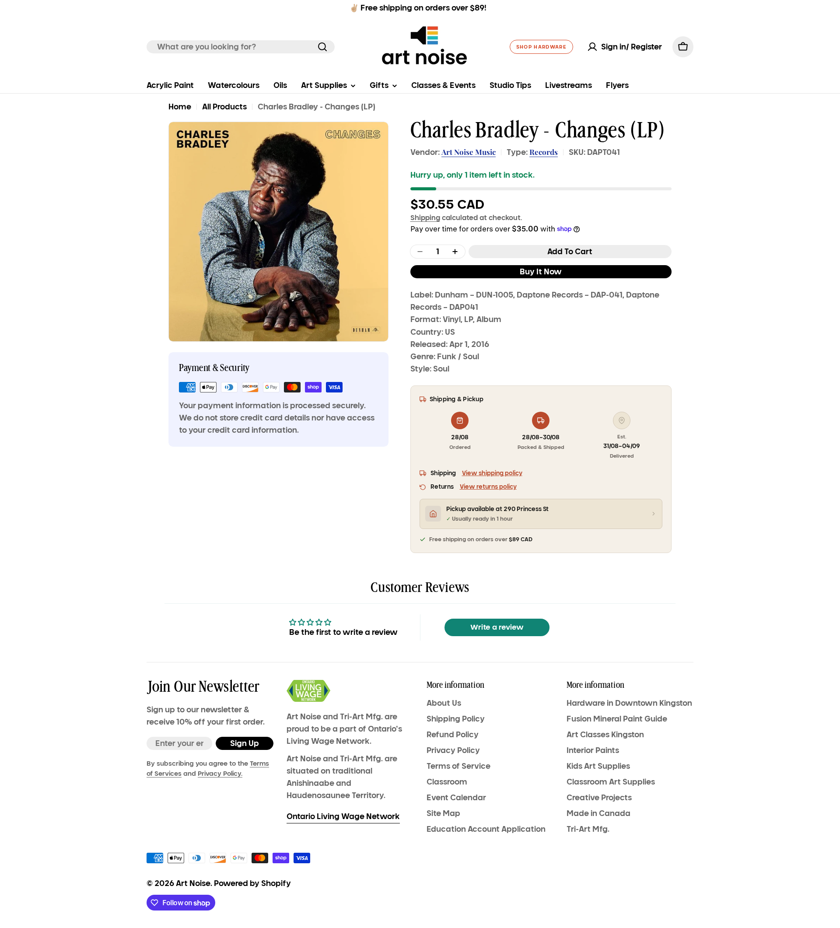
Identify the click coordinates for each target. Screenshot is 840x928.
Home (179, 107)
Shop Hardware (541, 47)
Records (543, 152)
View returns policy (488, 486)
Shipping (425, 217)
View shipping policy (492, 473)
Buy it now (541, 272)
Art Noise (193, 883)
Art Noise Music (468, 152)
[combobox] (241, 46)
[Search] (322, 47)
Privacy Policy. (220, 773)
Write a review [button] (497, 627)
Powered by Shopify (252, 883)
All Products (224, 107)
